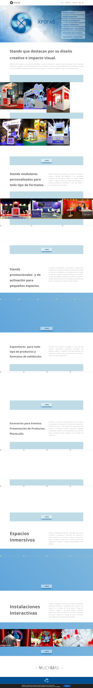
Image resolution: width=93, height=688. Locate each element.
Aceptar (67, 685)
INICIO (62, 2)
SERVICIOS (68, 2)
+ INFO (46, 161)
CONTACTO (75, 2)
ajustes (58, 686)
